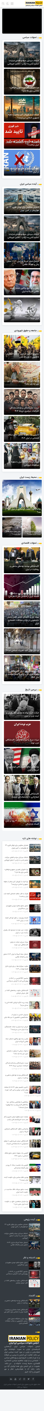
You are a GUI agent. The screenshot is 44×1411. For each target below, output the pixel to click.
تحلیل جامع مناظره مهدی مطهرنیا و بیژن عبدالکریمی (17, 1263)
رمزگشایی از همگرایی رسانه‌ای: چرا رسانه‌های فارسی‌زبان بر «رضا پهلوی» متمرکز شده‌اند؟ (17, 1105)
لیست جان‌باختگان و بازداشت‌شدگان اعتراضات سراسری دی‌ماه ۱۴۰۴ (24, 409)
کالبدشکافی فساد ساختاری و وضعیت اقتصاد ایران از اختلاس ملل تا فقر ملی (24, 595)
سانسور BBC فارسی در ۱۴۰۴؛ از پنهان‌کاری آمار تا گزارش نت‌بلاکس (17, 1272)
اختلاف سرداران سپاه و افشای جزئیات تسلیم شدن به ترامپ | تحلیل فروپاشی (23, 62)
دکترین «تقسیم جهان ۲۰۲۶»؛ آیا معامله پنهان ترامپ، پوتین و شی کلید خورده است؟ (16, 1090)
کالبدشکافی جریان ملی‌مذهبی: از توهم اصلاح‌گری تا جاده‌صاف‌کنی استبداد (23, 795)
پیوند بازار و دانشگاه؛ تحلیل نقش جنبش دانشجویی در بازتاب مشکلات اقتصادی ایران (23, 620)
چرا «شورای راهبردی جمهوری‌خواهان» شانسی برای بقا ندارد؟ (24, 89)
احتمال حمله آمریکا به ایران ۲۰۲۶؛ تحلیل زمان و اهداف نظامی (22, 263)
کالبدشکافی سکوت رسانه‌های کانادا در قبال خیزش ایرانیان (16, 1281)
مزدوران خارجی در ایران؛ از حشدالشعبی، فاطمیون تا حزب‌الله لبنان (23, 355)
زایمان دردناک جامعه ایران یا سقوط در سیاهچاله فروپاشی (24, 463)
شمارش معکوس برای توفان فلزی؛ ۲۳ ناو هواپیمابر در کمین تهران (22, 209)
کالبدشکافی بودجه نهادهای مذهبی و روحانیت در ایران (16, 1301)
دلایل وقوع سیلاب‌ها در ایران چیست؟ (13, 532)
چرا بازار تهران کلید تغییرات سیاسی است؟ (22, 650)
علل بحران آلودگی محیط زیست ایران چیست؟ (33, 532)
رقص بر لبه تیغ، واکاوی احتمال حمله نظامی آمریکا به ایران (24, 290)
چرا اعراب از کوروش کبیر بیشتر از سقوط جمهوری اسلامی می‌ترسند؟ (23, 116)
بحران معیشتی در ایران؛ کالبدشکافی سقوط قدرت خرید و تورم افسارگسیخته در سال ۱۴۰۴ (22, 674)
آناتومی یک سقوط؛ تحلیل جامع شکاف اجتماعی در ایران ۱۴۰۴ (23, 436)
